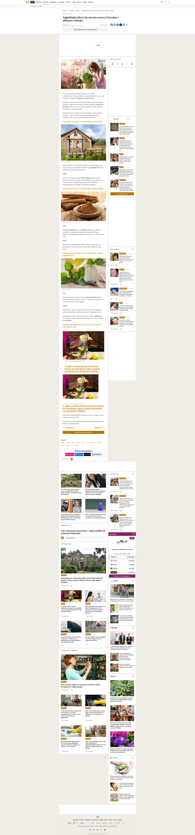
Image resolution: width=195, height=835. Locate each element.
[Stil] (27, 2)
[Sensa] (111, 823)
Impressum (81, 826)
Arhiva (96, 826)
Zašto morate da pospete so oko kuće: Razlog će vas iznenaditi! (82, 121)
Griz (72, 445)
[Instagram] (117, 64)
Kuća (82, 442)
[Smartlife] (104, 823)
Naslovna (65, 10)
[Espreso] (82, 823)
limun (74, 310)
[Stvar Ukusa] (124, 823)
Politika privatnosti (103, 826)
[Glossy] (93, 823)
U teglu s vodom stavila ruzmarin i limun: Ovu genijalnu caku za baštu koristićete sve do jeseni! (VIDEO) (82, 369)
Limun (76, 445)
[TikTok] (122, 64)
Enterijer (78, 10)
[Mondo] (75, 823)
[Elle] (87, 823)
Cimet (73, 442)
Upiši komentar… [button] (70, 538)
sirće (78, 230)
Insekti (68, 442)
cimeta (78, 178)
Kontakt (92, 826)
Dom (78, 442)
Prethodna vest (70, 427)
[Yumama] (117, 823)
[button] (104, 25)
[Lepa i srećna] (98, 823)
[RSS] (127, 64)
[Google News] (131, 64)
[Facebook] (112, 64)
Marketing (87, 826)
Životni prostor (90, 442)
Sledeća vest (97, 427)
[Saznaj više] (133, 581)
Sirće (63, 445)
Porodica (71, 10)
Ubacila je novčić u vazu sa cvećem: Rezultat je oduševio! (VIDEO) (83, 188)
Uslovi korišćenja (113, 826)
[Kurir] (69, 823)
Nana (67, 445)
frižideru (89, 107)
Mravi (63, 442)
